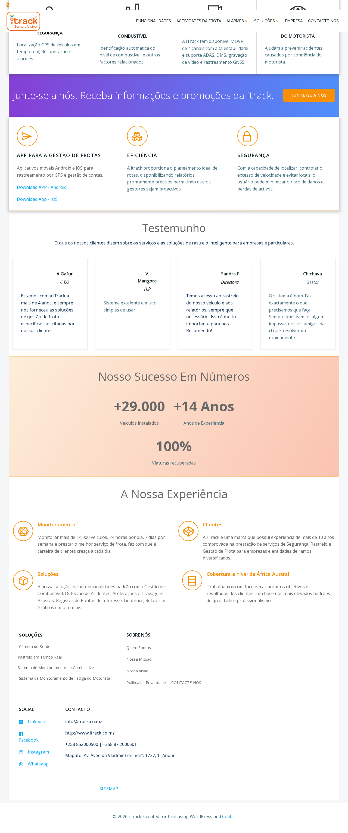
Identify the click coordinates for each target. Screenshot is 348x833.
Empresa (294, 21)
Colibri (228, 816)
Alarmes (235, 21)
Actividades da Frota (198, 21)
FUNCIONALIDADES (153, 21)
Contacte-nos (323, 21)
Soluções (264, 21)
